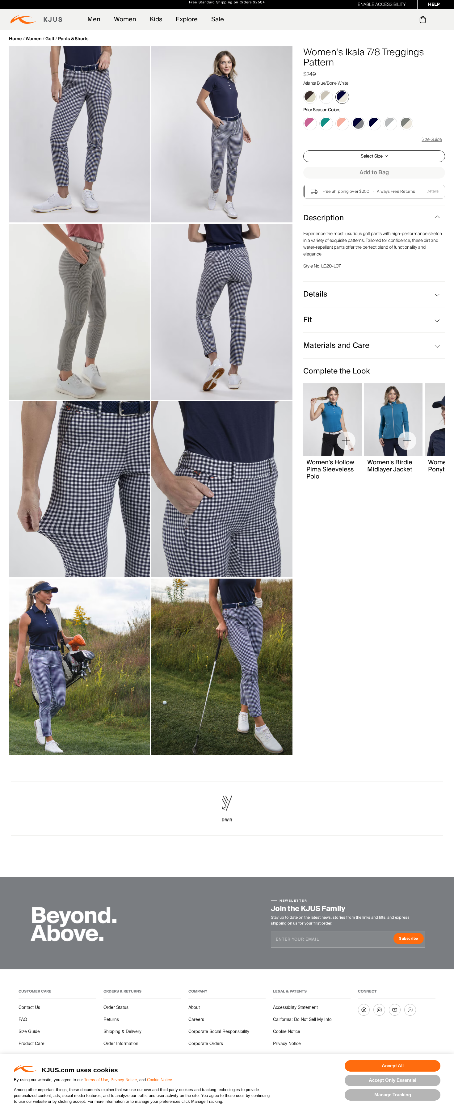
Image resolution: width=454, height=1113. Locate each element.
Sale (217, 19)
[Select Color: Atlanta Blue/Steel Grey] (358, 123)
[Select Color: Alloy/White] (390, 123)
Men (93, 19)
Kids (156, 19)
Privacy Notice (124, 1079)
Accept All (393, 1065)
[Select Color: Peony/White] (310, 123)
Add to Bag (374, 172)
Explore (187, 19)
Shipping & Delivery (122, 1031)
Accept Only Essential (392, 1080)
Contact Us (29, 1007)
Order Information (120, 1043)
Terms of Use (96, 1079)
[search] (398, 20)
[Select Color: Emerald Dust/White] (326, 123)
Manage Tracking (392, 1094)
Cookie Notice (159, 1079)
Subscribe (411, 939)
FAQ (23, 1019)
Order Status (115, 1007)
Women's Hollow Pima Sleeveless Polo (330, 469)
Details (433, 191)
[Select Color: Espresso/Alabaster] (310, 96)
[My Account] (410, 19)
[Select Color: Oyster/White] (326, 96)
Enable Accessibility (382, 4)
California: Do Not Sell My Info (302, 1019)
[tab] (423, 19)
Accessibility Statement (295, 1007)
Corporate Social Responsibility (218, 1031)
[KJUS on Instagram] (379, 1010)
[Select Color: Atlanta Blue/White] (374, 123)
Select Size (372, 156)
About (194, 1007)
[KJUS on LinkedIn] (410, 1010)
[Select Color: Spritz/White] (342, 123)
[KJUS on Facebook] (364, 1010)
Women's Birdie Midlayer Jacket (389, 466)
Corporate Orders (205, 1043)
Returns (111, 1019)
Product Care (31, 1043)
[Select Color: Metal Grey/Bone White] (406, 123)
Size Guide (432, 139)
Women (125, 19)
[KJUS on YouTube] (395, 1010)
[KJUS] (36, 19)
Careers (196, 1019)
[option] (79, 134)
